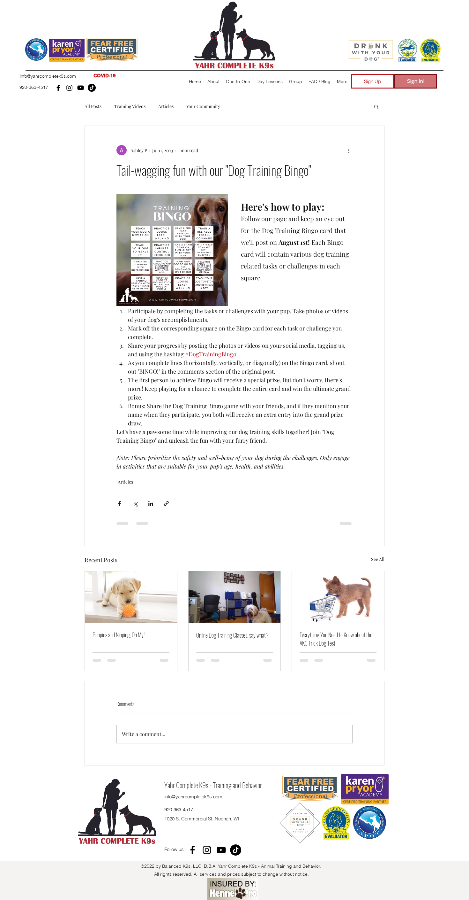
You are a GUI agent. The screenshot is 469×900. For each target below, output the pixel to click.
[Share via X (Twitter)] (135, 503)
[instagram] (69, 88)
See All (377, 559)
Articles (166, 106)
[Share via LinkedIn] (151, 503)
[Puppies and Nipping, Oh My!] (131, 597)
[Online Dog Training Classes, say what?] (235, 597)
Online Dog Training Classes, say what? (232, 635)
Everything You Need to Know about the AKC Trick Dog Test (336, 639)
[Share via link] (166, 503)
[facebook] (58, 88)
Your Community (203, 106)
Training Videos (129, 106)
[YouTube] (81, 88)
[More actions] (349, 150)
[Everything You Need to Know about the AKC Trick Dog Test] (338, 597)
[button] (67, 50)
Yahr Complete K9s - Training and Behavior (213, 739)
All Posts (93, 106)
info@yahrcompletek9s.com (48, 76)
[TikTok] (92, 88)
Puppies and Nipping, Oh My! (119, 635)
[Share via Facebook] (119, 503)
